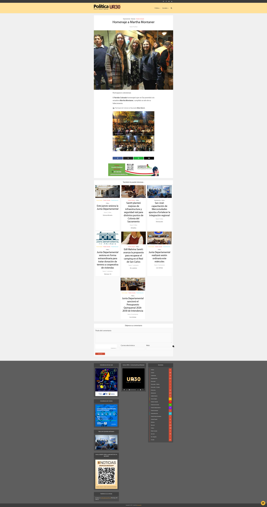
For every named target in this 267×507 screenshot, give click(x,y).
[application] (133, 378)
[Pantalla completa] (142, 387)
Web (148, 344)
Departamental (126, 19)
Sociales (164, 8)
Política (157, 8)
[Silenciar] (140, 387)
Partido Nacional (114, 198)
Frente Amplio (99, 198)
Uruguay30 (139, 503)
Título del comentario (103, 329)
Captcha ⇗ (113, 346)
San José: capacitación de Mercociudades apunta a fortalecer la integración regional (159, 207)
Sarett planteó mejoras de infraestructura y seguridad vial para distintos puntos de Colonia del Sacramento (133, 210)
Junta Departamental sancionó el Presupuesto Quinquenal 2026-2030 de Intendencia (133, 303)
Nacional (133, 19)
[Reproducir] (124, 387)
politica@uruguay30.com (106, 496)
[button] (133, 377)
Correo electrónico (128, 344)
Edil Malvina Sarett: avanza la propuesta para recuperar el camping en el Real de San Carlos (133, 254)
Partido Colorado (140, 19)
